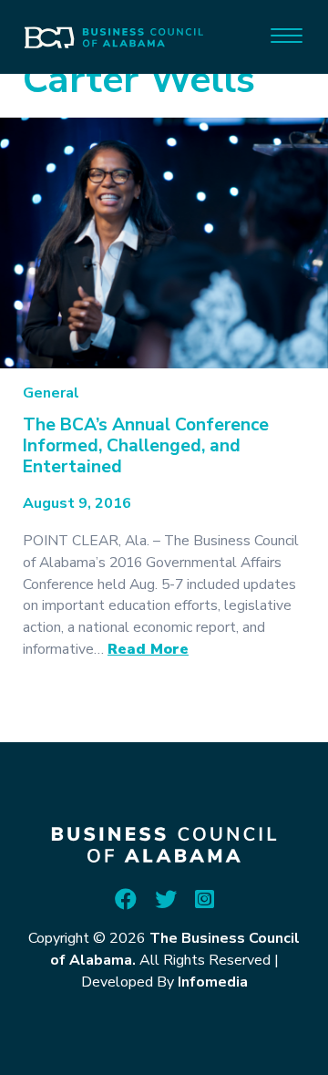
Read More (148, 649)
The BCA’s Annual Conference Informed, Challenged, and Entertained (146, 446)
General (51, 393)
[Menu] (286, 34)
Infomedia (213, 982)
